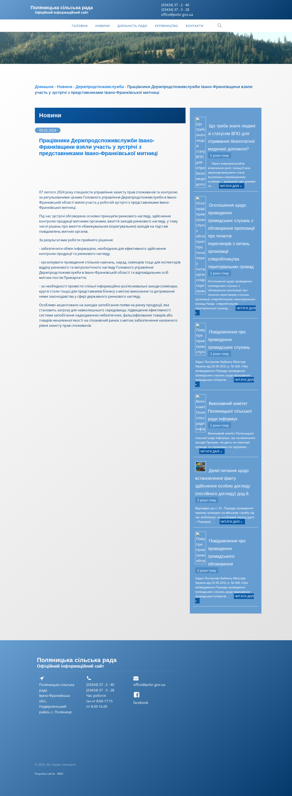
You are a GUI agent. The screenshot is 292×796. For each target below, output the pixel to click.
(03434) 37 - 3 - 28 (175, 9)
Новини (102, 26)
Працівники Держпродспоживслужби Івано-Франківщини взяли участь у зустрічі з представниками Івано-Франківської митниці (98, 146)
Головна (80, 26)
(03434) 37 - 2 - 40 (175, 5)
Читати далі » (231, 186)
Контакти (195, 26)
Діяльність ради (132, 26)
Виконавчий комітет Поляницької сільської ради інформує (230, 411)
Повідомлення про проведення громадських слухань (229, 340)
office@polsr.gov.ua (149, 684)
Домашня (44, 86)
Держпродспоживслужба (100, 86)
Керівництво (166, 26)
